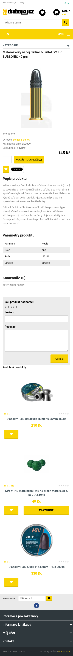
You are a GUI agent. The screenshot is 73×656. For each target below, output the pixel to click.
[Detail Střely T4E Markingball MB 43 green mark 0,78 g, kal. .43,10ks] (36, 464)
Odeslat (59, 358)
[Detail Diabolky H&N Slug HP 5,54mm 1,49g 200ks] (36, 540)
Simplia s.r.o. (64, 651)
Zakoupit (46, 510)
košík (66, 12)
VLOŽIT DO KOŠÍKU (29, 160)
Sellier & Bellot (21, 139)
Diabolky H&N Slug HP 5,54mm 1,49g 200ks (36, 567)
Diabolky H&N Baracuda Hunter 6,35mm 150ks (36, 419)
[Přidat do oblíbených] (6, 169)
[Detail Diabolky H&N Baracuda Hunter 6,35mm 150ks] (36, 392)
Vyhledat (65, 22)
